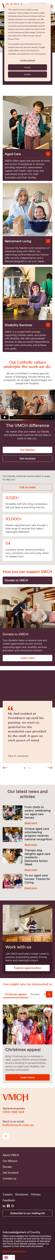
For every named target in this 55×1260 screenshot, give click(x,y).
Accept (27, 67)
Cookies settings (27, 60)
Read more (31, 823)
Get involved (27, 458)
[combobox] (9, 1257)
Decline (27, 74)
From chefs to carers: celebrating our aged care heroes (37, 812)
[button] (5, 767)
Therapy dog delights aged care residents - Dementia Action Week (37, 857)
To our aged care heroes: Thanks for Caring (37, 879)
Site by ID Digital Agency (15, 1251)
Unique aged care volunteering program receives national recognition (38, 834)
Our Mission (27, 449)
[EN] (9, 1257)
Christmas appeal (15, 994)
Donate (35, 994)
